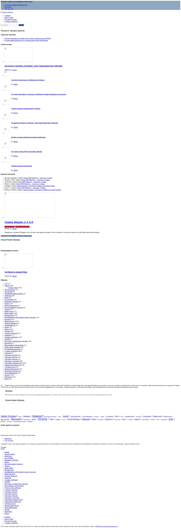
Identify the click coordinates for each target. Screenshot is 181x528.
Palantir (58, 419)
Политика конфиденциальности (16, 5)
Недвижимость (10, 325)
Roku (94, 419)
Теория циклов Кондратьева (21, 166)
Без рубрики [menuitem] (9, 458)
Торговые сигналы (11, 359)
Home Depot (139, 416)
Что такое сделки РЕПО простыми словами (26, 151)
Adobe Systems (9, 416)
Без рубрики (9, 300)
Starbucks (153, 419)
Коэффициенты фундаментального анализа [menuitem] (20, 472)
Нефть (7, 327)
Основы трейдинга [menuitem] (11, 480)
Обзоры (7, 331)
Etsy (117, 416)
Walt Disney (10, 421)
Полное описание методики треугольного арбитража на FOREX (28, 38)
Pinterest (86, 419)
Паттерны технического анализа (16, 341)
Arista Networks (76, 416)
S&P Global (101, 419)
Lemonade (147, 416)
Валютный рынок (11, 305)
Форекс (7, 375)
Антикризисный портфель (14, 294)
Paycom (64, 419)
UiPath (3, 421)
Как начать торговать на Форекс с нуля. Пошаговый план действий (33, 66)
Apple (66, 416)
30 (21, 236)
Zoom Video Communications (20, 421)
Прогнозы (8, 343)
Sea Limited (118, 419)
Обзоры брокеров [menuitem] (11, 476)
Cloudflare (96, 416)
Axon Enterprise (87, 416)
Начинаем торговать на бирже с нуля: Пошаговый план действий (34, 123)
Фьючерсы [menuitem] (8, 512)
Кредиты (8, 319)
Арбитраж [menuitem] (8, 456)
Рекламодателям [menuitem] (11, 521)
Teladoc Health (164, 419)
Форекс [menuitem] (7, 510)
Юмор (7, 379)
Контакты (8, 7)
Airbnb (20, 416)
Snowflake (131, 419)
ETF (6, 284)
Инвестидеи (9, 311)
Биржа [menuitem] (7, 462)
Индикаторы (9, 315)
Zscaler (30, 421)
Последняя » (28, 236)
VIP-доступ (9, 9)
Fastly (122, 416)
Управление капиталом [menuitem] (13, 502)
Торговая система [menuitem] (11, 492)
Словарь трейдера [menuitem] (11, 490)
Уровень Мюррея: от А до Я (19, 222)
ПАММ (7, 339)
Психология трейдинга (13, 347)
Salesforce (109, 419)
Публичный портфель (12, 349)
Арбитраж (8, 296)
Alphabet (27, 416)
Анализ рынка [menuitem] (10, 454)
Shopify (124, 419)
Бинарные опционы (11, 302)
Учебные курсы (10, 367)
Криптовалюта (10, 321)
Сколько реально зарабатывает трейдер (25, 108)
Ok (96, 526)
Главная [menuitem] (7, 517)
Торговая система (11, 355)
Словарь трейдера (11, 21)
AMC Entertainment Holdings (50, 416)
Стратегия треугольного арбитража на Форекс (28, 80)
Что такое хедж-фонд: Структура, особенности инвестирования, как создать (38, 94)
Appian (60, 416)
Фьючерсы (8, 377)
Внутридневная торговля (14, 307)
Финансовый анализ (12, 369)
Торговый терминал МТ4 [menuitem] (14, 500)
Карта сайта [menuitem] (9, 519)
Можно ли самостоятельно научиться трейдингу (28, 137)
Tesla (171, 419)
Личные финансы (11, 323)
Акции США (12, 288)
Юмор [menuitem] (7, 514)
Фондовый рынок (11, 373)
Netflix (34, 419)
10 (18, 236)
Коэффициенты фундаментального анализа (20, 317)
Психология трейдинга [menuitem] (13, 488)
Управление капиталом (13, 365)
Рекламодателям (11, 19)
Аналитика (8, 292)
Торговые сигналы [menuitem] (11, 496)
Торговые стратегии (22, 227)
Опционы (8, 335)
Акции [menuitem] (7, 452)
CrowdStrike (110, 416)
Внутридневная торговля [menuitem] (14, 464)
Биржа (7, 304)
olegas (14, 70)
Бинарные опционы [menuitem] (11, 460)
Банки (7, 298)
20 (20, 236)
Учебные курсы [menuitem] (10, 504)
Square (138, 419)
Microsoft (16, 419)
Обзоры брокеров (11, 333)
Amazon (37, 415)
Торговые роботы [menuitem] (11, 494)
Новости (8, 329)
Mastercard (158, 416)
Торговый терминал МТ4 (14, 363)
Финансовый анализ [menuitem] (12, 506)
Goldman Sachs (130, 416)
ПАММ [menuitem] (7, 482)
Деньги (7, 309)
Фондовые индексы (12, 371)
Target (158, 419)
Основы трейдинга (11, 337)
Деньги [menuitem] (7, 466)
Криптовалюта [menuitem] (10, 474)
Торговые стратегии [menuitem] (12, 498)
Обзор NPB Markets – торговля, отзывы (37, 178)
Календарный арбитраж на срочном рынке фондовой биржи (26, 40)
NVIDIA (43, 419)
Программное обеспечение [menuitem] (14, 486)
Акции (7, 286)
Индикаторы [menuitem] (9, 470)
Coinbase (102, 416)
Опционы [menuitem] (8, 478)
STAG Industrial (146, 419)
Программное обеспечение (14, 345)
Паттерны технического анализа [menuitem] (16, 484)
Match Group (168, 416)
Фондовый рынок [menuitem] (11, 508)
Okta (52, 419)
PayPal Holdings (74, 419)
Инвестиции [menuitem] (9, 468)
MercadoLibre (5, 419)
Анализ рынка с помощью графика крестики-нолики (36, 186)
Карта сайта (9, 17)
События (8, 353)
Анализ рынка (10, 227)
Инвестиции (9, 313)
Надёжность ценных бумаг (16, 272)
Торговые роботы (11, 357)
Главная (7, 16)
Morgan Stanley (27, 419)
